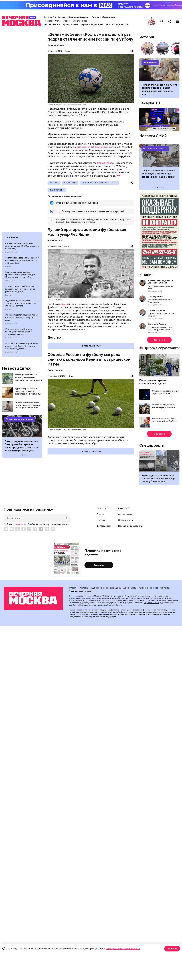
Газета (61, 17)
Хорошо (172, 948)
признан (64, 304)
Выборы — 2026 (120, 24)
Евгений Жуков (56, 45)
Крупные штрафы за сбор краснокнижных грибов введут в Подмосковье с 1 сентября (21, 275)
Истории (147, 37)
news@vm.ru (116, 605)
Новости (48, 21)
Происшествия (11, 252)
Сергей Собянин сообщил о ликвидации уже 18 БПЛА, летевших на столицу (22, 246)
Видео (66, 21)
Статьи (100, 514)
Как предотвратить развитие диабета (159, 155)
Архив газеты (125, 514)
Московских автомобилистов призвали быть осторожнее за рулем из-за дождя (20, 289)
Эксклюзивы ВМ (52, 24)
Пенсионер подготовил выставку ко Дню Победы (164, 420)
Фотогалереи (104, 526)
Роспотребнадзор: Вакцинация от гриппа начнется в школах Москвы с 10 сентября (22, 260)
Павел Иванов (55, 370)
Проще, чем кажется (155, 148)
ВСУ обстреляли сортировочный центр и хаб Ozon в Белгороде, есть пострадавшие (21, 346)
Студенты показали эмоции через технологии (165, 392)
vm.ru (153, 600)
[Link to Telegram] (35, 529)
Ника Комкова (55, 240)
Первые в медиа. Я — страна (95, 24)
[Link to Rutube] (47, 529)
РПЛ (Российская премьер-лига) (99, 183)
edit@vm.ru (74, 605)
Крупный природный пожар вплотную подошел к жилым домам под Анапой (18, 332)
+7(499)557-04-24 (151, 603)
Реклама (84, 588)
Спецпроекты (79, 21)
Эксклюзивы (150, 62)
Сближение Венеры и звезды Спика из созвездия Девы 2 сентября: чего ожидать (159, 69)
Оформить (98, 565)
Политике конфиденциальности (123, 948)
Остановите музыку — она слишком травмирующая (160, 328)
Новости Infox (16, 368)
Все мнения (159, 340)
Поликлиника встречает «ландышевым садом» (153, 382)
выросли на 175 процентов (92, 147)
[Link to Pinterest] (53, 529)
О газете (73, 588)
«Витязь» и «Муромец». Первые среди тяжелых (163, 406)
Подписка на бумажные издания (105, 588)
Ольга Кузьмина (156, 296)
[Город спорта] (151, 21)
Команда (154, 588)
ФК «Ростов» (56, 190)
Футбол (54, 183)
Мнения (146, 274)
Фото (58, 21)
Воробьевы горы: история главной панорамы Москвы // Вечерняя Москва (162, 48)
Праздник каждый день (19, 419)
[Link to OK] (17, 529)
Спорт (67, 51)
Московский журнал (78, 17)
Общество (10, 281)
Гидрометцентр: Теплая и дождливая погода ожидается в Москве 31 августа (21, 303)
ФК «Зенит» (70, 183)
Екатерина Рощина (157, 324)
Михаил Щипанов (156, 310)
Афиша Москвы (70, 24)
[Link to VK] (12, 529)
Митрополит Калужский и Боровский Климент (160, 282)
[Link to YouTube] (29, 529)
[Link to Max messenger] (6, 529)
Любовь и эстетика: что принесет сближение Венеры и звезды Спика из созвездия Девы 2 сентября (158, 89)
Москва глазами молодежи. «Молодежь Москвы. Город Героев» (159, 119)
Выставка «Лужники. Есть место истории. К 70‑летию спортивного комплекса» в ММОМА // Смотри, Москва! (147, 48)
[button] (7, 426)
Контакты (165, 588)
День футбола (105, 163)
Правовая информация (80, 591)
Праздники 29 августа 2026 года (22, 426)
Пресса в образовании (103, 17)
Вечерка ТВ (50, 17)
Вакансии (143, 588)
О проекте (159, 434)
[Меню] (177, 21)
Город (8, 266)
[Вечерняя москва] (33, 598)
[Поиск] (161, 21)
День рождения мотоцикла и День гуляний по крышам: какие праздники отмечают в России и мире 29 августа (21, 446)
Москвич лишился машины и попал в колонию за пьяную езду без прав (21, 317)
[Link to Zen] (23, 529)
